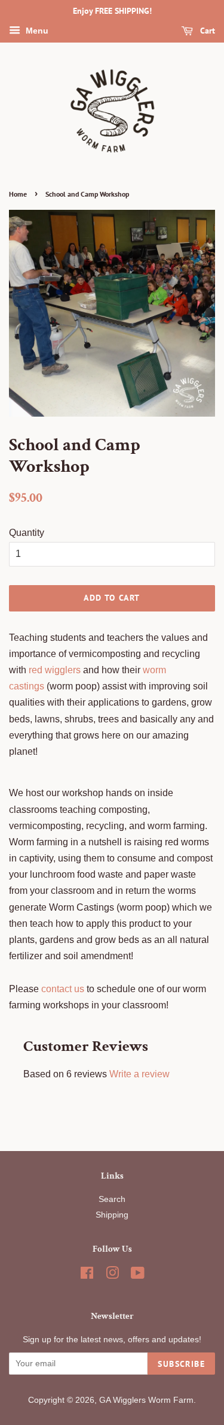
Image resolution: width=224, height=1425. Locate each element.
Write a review (139, 1074)
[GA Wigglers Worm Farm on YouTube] (138, 1275)
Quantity (26, 533)
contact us (62, 989)
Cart (206, 30)
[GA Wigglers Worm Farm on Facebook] (87, 1275)
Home (18, 193)
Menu (35, 30)
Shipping (112, 1214)
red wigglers (55, 670)
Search (112, 1199)
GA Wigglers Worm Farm (146, 1400)
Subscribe (181, 1363)
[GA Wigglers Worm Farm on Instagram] (112, 1275)
